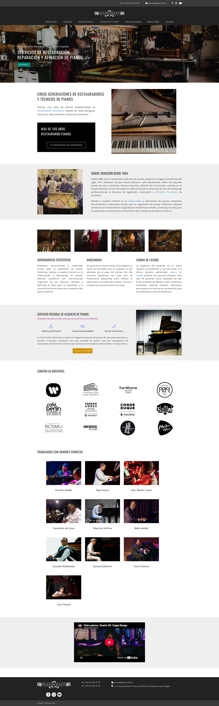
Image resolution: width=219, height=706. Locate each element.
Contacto (170, 22)
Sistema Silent (153, 22)
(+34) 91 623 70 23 (91, 686)
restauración (135, 201)
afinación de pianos (166, 192)
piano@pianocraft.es (157, 3)
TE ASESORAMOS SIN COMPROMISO (66, 145)
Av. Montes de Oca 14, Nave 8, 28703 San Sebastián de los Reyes (141, 686)
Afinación (67, 22)
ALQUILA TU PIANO (82, 351)
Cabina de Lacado (133, 22)
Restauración (51, 22)
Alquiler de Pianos (86, 22)
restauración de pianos (51, 110)
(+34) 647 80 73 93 (130, 3)
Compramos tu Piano (109, 22)
